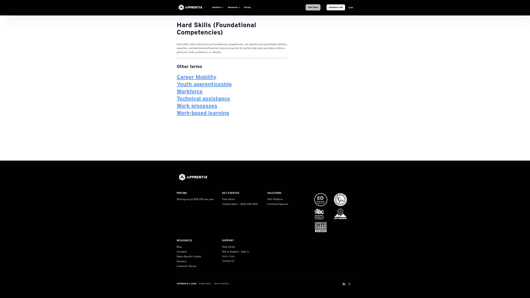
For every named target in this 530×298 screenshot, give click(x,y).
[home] (190, 7)
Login (350, 7)
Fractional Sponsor (277, 204)
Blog (179, 246)
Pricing (247, 7)
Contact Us (228, 260)
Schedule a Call (336, 7)
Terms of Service (221, 283)
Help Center (228, 246)
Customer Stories (186, 266)
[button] (217, 7)
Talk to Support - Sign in (235, 251)
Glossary (181, 261)
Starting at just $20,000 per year (195, 199)
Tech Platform (275, 199)
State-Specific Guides (189, 256)
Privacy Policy (205, 283)
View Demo (313, 7)
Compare (182, 251)
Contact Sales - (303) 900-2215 (240, 204)
